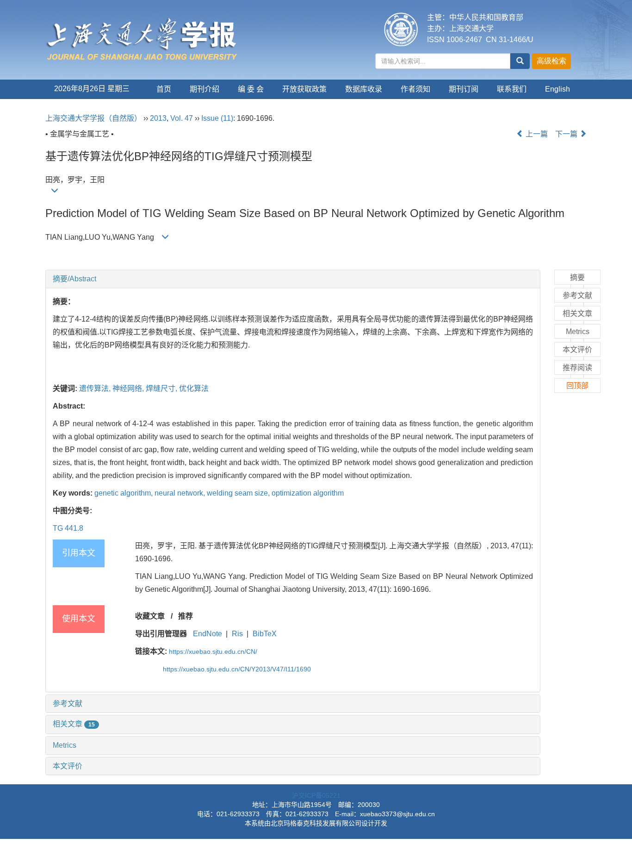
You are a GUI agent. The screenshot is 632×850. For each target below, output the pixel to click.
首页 (163, 89)
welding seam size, (239, 493)
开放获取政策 (304, 89)
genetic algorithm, (124, 493)
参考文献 (67, 703)
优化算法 (194, 388)
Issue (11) (217, 118)
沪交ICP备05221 (316, 795)
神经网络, (129, 388)
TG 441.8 (68, 528)
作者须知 (415, 89)
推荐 (185, 616)
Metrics (64, 745)
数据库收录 (363, 89)
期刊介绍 (204, 89)
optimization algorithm (308, 493)
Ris (237, 634)
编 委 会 (251, 89)
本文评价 (67, 766)
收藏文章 (150, 616)
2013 (158, 118)
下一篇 (567, 134)
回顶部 (577, 386)
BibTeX (265, 634)
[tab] (293, 279)
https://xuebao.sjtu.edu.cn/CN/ (213, 651)
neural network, (181, 493)
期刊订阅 (463, 89)
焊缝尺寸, (162, 388)
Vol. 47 (181, 118)
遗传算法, (95, 388)
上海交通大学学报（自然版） (93, 118)
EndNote (207, 634)
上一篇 (536, 134)
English (557, 89)
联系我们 (512, 89)
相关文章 (74, 724)
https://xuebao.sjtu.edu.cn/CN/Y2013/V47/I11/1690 (237, 669)
